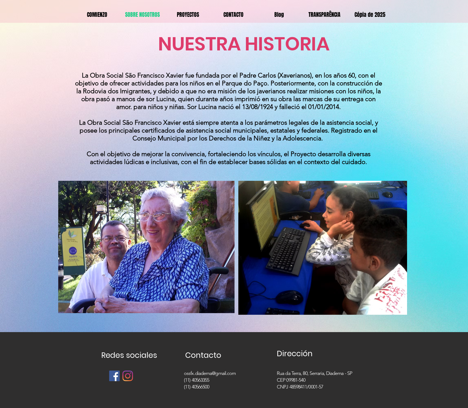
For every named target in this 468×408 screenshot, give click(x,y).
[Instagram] (127, 376)
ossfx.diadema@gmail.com (210, 373)
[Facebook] (114, 376)
